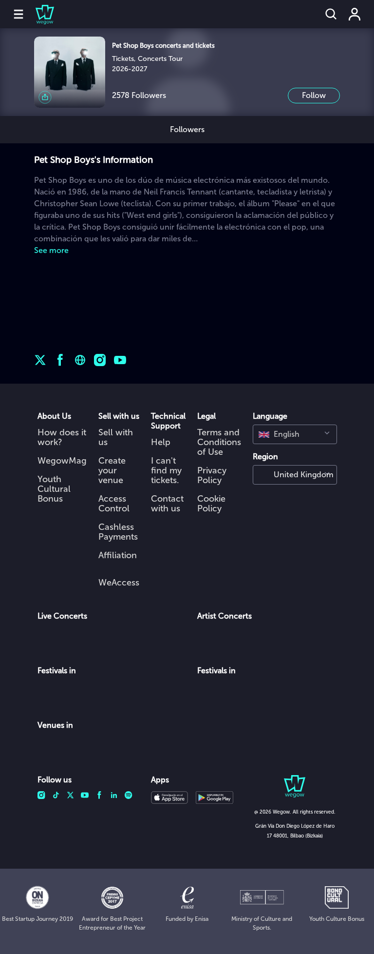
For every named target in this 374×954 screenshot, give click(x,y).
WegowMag (62, 461)
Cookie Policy (211, 503)
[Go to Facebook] (60, 360)
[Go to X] (40, 360)
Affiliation (117, 555)
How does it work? (61, 437)
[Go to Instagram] (100, 360)
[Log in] (354, 14)
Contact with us (167, 503)
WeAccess (118, 582)
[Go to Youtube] (120, 360)
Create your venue (112, 470)
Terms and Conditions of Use (219, 442)
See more (51, 250)
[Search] (331, 14)
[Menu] (18, 14)
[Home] (39, 14)
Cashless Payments (118, 532)
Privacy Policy (211, 475)
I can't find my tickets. (166, 470)
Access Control (114, 503)
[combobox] (295, 434)
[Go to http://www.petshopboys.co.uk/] (80, 360)
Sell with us (115, 437)
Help (160, 442)
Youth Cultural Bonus (54, 489)
